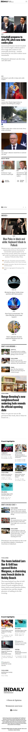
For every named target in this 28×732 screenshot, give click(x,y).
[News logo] (14, 700)
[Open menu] (26, 1)
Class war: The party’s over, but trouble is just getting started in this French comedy (15, 261)
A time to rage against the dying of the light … (14, 268)
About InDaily (17, 730)
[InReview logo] (14, 710)
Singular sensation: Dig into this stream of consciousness (15, 265)
